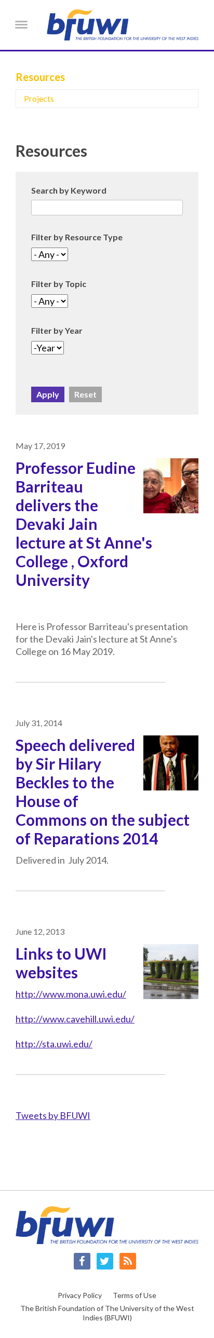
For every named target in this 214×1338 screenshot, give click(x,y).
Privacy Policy (80, 1295)
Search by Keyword (68, 190)
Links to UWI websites (61, 962)
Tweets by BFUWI (53, 1115)
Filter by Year (57, 330)
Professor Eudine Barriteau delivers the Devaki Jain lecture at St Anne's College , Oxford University (84, 523)
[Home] (122, 24)
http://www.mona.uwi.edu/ (71, 994)
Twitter (105, 1261)
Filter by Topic (58, 284)
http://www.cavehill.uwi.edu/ (75, 1019)
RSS (127, 1261)
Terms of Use (134, 1295)
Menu (21, 24)
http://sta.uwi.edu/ (54, 1043)
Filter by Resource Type (77, 237)
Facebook (82, 1261)
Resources (40, 77)
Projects (39, 98)
